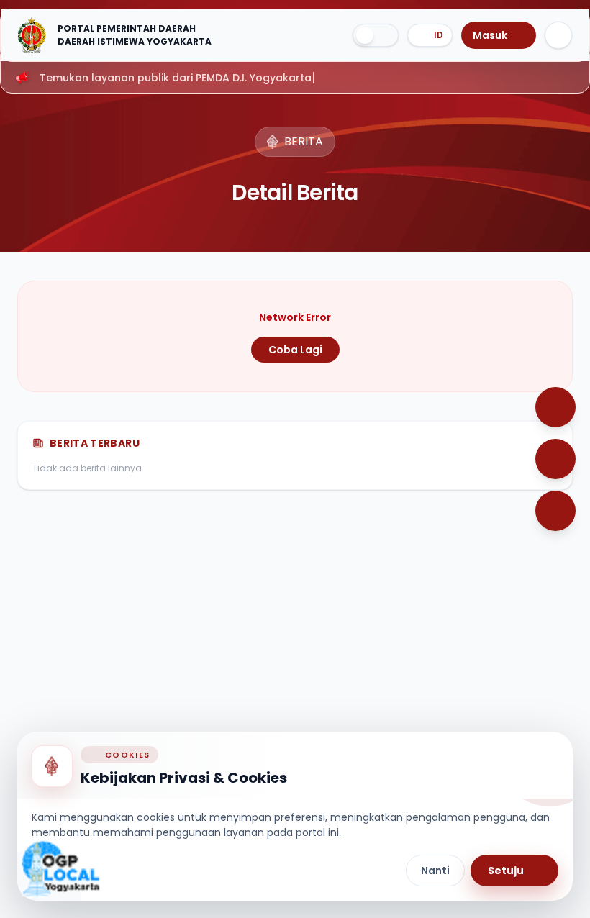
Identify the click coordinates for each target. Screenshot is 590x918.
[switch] (376, 35)
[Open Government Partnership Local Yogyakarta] (60, 869)
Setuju (506, 870)
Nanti (435, 870)
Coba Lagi (295, 349)
